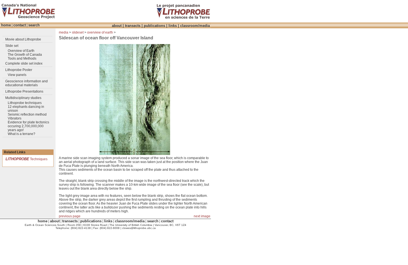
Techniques (26, 159)
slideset (78, 32)
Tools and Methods (22, 58)
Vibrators (14, 118)
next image (202, 216)
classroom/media (195, 26)
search (34, 25)
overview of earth (100, 32)
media (63, 32)
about (117, 26)
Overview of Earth (21, 51)
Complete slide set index (23, 63)
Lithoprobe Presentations (24, 91)
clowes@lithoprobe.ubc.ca (139, 228)
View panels (17, 75)
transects (132, 26)
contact (19, 25)
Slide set (11, 46)
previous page (69, 216)
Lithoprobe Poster (18, 70)
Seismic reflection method (27, 114)
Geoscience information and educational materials (26, 83)
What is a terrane (20, 134)
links (172, 26)
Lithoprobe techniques (25, 103)
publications (154, 26)
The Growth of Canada (25, 55)
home (6, 25)
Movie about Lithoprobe (23, 39)
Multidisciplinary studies (23, 98)
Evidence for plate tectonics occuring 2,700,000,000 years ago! (28, 126)
